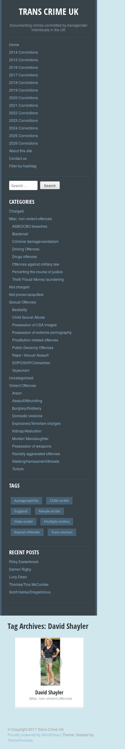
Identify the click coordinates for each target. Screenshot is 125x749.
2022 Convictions (23, 112)
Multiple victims (56, 521)
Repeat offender (27, 532)
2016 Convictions (23, 67)
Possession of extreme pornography (42, 332)
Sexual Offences (22, 301)
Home (14, 44)
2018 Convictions (23, 82)
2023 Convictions (23, 120)
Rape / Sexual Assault (30, 355)
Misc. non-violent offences (30, 218)
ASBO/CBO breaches (29, 226)
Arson (17, 392)
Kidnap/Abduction (27, 430)
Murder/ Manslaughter (30, 438)
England (20, 511)
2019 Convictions (23, 89)
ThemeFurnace (20, 740)
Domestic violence (27, 415)
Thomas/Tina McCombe (29, 584)
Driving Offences (25, 248)
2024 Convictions (23, 127)
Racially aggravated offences (36, 453)
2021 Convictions (23, 105)
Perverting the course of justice (37, 271)
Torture (18, 468)
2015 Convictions (23, 59)
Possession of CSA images (34, 324)
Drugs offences (24, 256)
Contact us (18, 158)
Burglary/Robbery (26, 408)
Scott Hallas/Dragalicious (30, 591)
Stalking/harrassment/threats (35, 461)
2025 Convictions (23, 135)
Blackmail (20, 233)
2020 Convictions (23, 97)
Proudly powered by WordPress (34, 734)
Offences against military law (35, 264)
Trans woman (62, 532)
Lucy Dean (18, 576)
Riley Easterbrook (24, 561)
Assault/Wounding (27, 400)
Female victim (49, 511)
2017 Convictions (23, 74)
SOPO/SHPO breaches (31, 362)
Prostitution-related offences (35, 339)
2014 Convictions (23, 52)
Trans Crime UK (48, 11)
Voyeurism (20, 370)
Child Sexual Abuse (28, 317)
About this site (20, 150)
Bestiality (19, 309)
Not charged (19, 286)
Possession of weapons (31, 445)
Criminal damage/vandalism (35, 241)
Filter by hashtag (22, 165)
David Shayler (49, 692)
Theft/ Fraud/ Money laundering (38, 279)
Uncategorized (21, 377)
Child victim (59, 500)
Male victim (23, 521)
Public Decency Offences (32, 347)
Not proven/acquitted (26, 294)
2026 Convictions (23, 143)
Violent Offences (22, 385)
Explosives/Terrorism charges (36, 423)
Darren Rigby (20, 569)
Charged (16, 210)
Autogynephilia (26, 500)
